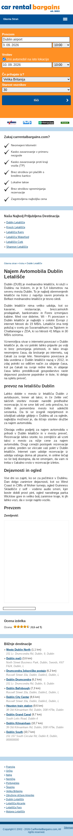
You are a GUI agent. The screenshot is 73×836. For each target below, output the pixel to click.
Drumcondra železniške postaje (26, 670)
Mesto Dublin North (18, 649)
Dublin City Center (17, 697)
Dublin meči (13, 658)
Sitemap (68, 827)
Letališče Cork (14, 241)
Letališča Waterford (17, 237)
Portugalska (12, 783)
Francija (10, 766)
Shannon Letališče (17, 246)
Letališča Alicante (15, 803)
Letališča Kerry (15, 232)
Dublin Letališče (15, 222)
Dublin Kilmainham (18, 723)
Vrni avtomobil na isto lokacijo (27, 59)
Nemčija (10, 779)
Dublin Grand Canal (18, 714)
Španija (10, 787)
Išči (36, 100)
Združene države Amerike (20, 795)
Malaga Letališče (15, 811)
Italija (9, 775)
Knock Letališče (15, 227)
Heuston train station (19, 705)
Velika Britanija (14, 791)
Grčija (9, 771)
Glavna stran (10, 19)
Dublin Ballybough (18, 688)
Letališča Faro (14, 807)
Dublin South (14, 732)
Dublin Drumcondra (18, 679)
